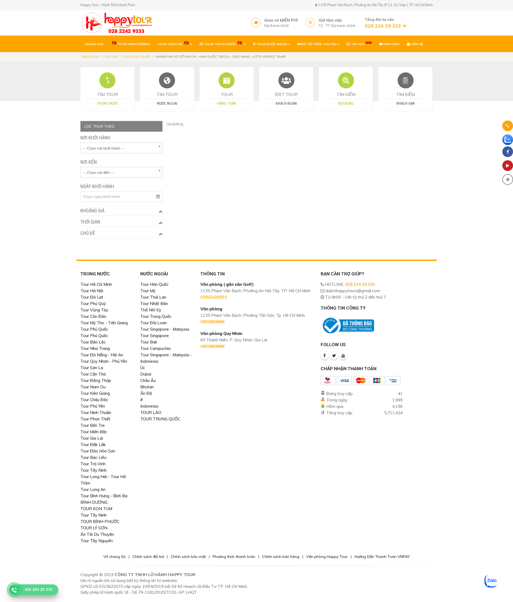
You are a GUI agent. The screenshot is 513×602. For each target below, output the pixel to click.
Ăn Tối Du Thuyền (97, 534)
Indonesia (149, 406)
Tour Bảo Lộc (93, 342)
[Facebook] (325, 356)
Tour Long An (93, 489)
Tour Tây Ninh (93, 470)
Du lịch (111, 56)
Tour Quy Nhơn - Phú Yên (103, 361)
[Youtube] (343, 356)
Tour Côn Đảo (93, 316)
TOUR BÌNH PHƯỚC (99, 521)
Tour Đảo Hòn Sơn (97, 451)
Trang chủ (90, 56)
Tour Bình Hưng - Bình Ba (103, 495)
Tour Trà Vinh (93, 463)
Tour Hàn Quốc (136, 56)
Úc (142, 367)
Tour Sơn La (91, 367)
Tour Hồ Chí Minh (96, 284)
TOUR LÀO (150, 412)
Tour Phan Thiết (95, 418)
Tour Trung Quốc (156, 316)
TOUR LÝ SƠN (93, 527)
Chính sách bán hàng (280, 556)
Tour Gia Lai (91, 438)
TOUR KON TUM (96, 508)
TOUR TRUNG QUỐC (160, 418)
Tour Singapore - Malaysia (164, 329)
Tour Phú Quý (93, 303)
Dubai (145, 374)
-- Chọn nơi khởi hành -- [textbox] (104, 148)
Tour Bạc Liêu (93, 457)
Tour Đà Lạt (91, 297)
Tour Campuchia (155, 348)
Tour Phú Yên (92, 406)
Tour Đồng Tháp (95, 380)
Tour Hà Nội (91, 290)
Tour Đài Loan (153, 322)
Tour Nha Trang (95, 348)
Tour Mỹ (148, 290)
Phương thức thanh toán (234, 556)
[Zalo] (507, 139)
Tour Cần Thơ (93, 374)
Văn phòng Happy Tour (327, 556)
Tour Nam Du (93, 386)
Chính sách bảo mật (188, 556)
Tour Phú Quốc (94, 329)
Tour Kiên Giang (95, 393)
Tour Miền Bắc (93, 431)
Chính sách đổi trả (148, 556)
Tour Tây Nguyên (96, 540)
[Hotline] (507, 126)
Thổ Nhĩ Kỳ (150, 309)
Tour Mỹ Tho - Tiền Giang (104, 322)
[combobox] (121, 148)
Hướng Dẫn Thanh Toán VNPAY (382, 556)
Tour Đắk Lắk (93, 444)
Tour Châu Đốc (94, 399)
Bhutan (147, 386)
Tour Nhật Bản (154, 303)
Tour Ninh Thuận (95, 412)
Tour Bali (148, 342)
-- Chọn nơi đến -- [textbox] (98, 172)
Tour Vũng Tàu (94, 309)
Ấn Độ (146, 393)
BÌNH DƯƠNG (93, 502)
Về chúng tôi (114, 556)
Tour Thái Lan (153, 297)
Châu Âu (148, 380)
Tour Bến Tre (92, 425)
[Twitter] (334, 356)
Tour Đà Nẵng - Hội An (101, 354)
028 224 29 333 (360, 284)
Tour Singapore (154, 335)
